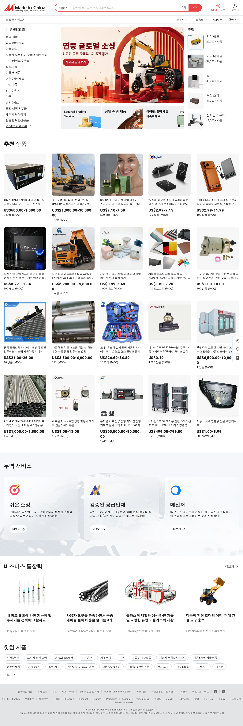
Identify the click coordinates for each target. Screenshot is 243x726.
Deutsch (97, 698)
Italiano (126, 698)
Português (111, 698)
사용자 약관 (68, 691)
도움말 (200, 19)
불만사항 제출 (25, 691)
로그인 (235, 10)
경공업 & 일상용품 (17, 120)
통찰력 (183, 691)
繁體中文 (43, 698)
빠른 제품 (141, 691)
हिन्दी (197, 698)
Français (69, 698)
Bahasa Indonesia (124, 702)
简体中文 (29, 698)
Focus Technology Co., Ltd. (118, 709)
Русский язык (142, 698)
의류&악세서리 (15, 43)
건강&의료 (12, 102)
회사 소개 (42, 691)
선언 (54, 691)
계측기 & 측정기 (16, 114)
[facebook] (215, 691)
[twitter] (223, 691)
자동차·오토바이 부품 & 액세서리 (26, 54)
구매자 (180, 19)
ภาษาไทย (209, 698)
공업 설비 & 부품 (16, 108)
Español (83, 698)
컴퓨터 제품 (13, 72)
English (16, 698)
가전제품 (11, 84)
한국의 (157, 698)
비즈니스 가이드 (200, 691)
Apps (216, 19)
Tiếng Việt (235, 698)
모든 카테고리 (17, 19)
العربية (169, 698)
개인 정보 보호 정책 (89, 691)
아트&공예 (12, 48)
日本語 (56, 698)
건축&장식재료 (15, 78)
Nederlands (183, 698)
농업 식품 (12, 36)
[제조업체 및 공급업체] (24, 8)
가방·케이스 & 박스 (18, 60)
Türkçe (222, 698)
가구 (8, 96)
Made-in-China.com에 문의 (117, 691)
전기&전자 (12, 90)
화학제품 (11, 66)
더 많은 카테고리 (16, 126)
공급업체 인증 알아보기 (163, 691)
